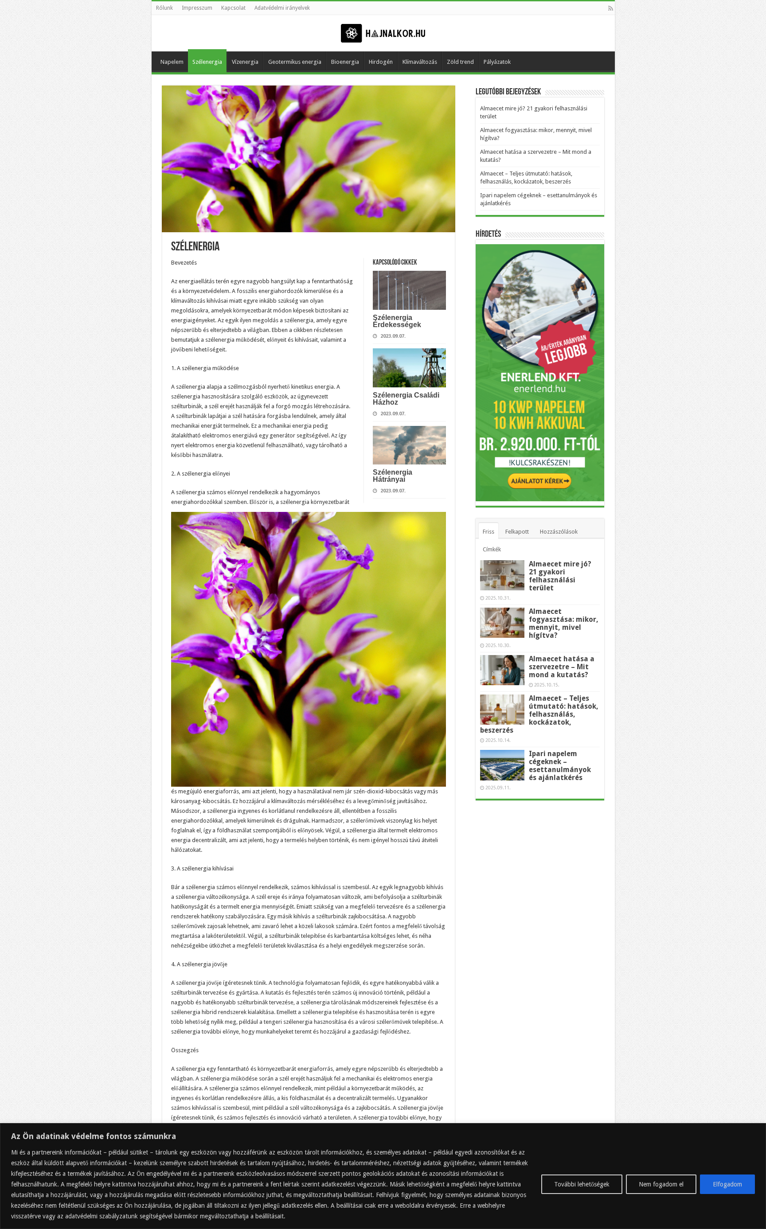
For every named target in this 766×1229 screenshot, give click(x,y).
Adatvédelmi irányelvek (282, 8)
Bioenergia (345, 62)
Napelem (172, 62)
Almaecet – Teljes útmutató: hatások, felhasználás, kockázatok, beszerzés (539, 714)
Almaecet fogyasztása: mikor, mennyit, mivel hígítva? (563, 623)
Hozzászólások (559, 531)
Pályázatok (497, 62)
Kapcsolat (233, 8)
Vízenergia (245, 62)
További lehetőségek (582, 1184)
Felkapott (517, 531)
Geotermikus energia (294, 62)
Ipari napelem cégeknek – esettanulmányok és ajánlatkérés (560, 765)
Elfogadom (727, 1184)
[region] (383, 1176)
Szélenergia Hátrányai (392, 475)
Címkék (492, 549)
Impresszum (197, 8)
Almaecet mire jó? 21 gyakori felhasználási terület (560, 576)
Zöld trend (460, 62)
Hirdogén (381, 62)
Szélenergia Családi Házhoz (406, 398)
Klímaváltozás (420, 62)
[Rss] (610, 8)
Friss (488, 531)
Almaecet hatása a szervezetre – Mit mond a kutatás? (561, 667)
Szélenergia (207, 62)
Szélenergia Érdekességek (397, 321)
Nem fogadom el (661, 1184)
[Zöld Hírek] (383, 32)
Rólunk (164, 8)
